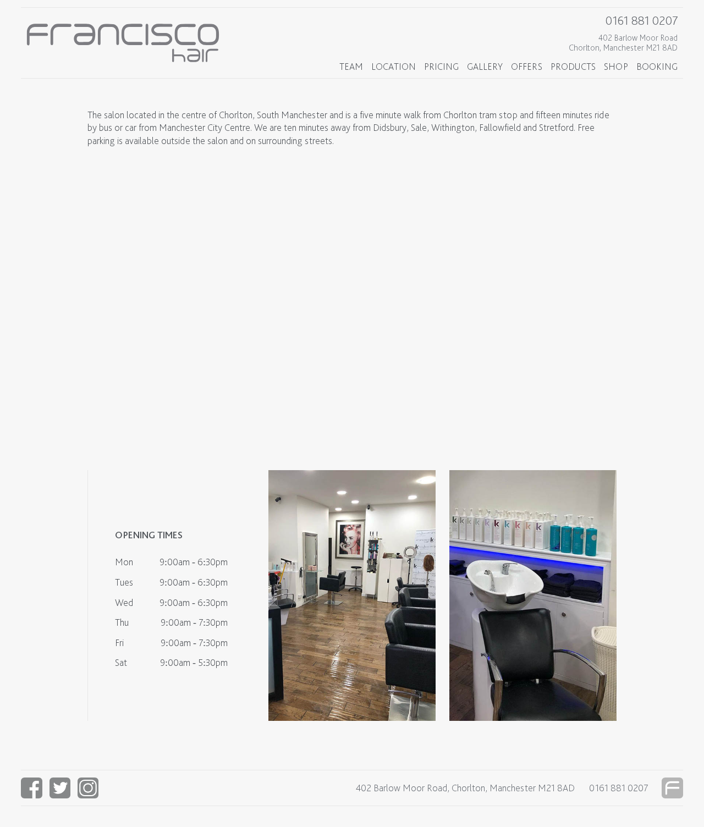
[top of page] (672, 788)
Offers (526, 66)
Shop (616, 66)
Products (573, 66)
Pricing (441, 66)
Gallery (485, 66)
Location (393, 66)
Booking (657, 66)
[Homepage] (131, 43)
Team (351, 66)
